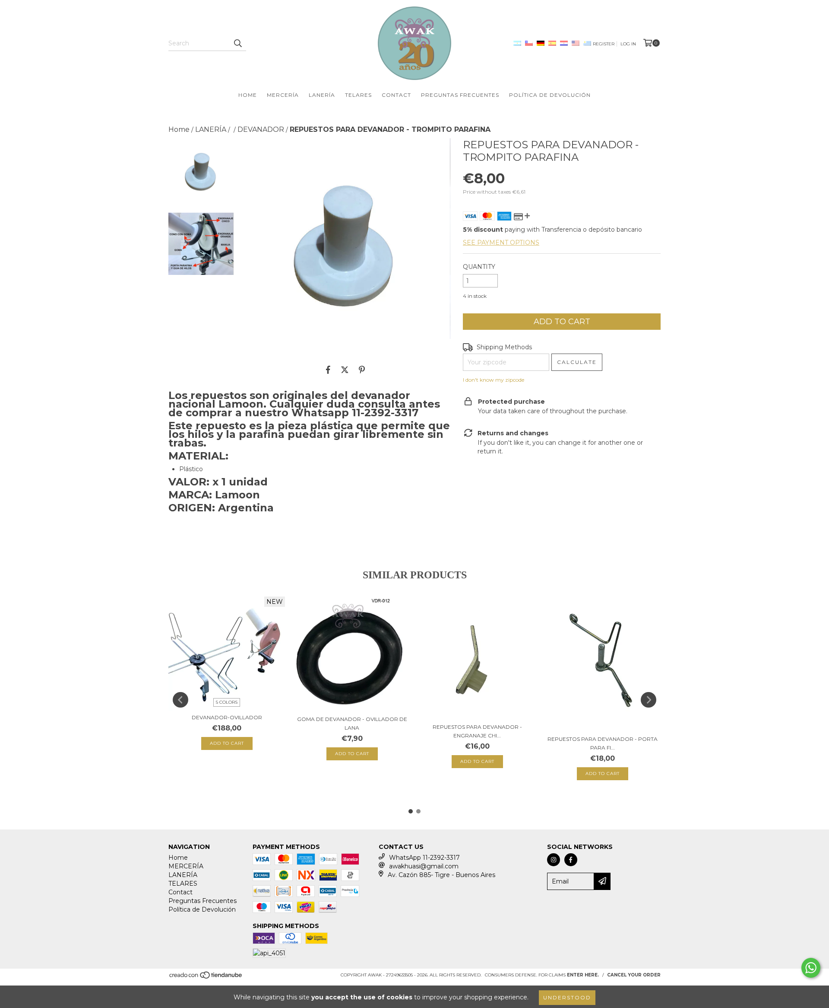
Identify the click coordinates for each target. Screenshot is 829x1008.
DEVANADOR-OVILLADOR (227, 717)
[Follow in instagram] (553, 859)
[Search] (237, 43)
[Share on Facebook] (328, 369)
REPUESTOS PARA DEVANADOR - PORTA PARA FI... (602, 743)
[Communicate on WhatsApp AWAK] (810, 968)
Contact (396, 95)
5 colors (226, 702)
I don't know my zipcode (493, 379)
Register (603, 44)
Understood (567, 997)
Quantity (479, 267)
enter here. (583, 975)
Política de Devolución (550, 95)
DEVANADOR (260, 129)
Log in (628, 44)
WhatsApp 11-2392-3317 (424, 857)
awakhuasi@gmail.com (424, 866)
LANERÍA (322, 95)
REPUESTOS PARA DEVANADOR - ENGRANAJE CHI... (477, 731)
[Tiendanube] (206, 977)
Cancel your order (634, 975)
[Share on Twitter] (345, 369)
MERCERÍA (283, 95)
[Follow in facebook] (570, 859)
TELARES (358, 95)
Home (247, 95)
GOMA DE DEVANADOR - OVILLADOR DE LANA (352, 723)
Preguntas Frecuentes (460, 95)
